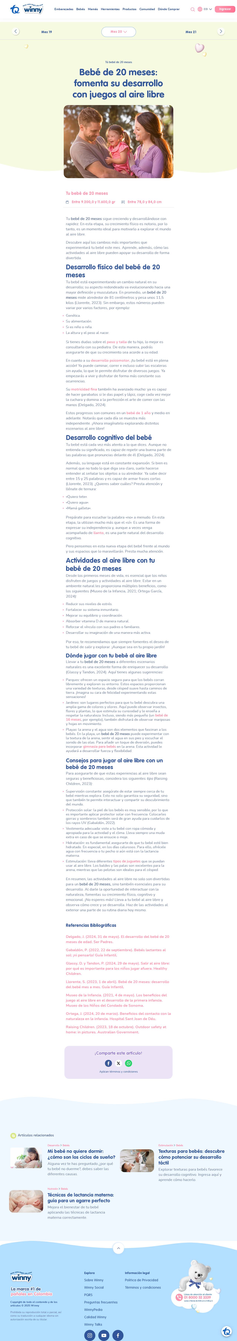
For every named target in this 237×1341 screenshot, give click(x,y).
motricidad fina (84, 389)
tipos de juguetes (127, 861)
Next (221, 31)
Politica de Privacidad (141, 1280)
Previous (15, 31)
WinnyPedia (93, 1310)
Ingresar (225, 9)
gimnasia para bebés (99, 746)
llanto (99, 533)
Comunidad (147, 9)
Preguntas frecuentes (101, 1302)
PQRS (88, 1295)
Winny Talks (93, 1324)
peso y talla (117, 342)
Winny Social (94, 1287)
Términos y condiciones (143, 1287)
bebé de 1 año (138, 413)
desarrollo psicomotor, (110, 360)
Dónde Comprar (169, 9)
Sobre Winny (94, 1280)
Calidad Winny (95, 1317)
